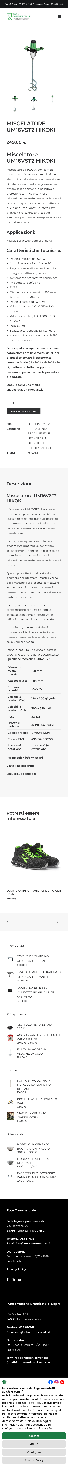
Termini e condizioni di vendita (28, 1357)
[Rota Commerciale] (19, 16)
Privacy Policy (34, 1460)
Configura (34, 1452)
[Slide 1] (15, 103)
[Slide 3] (52, 99)
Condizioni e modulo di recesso (28, 1362)
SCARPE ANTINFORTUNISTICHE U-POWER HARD (34, 892)
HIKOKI (33, 452)
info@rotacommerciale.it (33, 1243)
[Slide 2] (34, 103)
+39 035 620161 (56, 4)
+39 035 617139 (25, 4)
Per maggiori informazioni (25, 757)
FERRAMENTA (37, 428)
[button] (59, 16)
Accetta (34, 1436)
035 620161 (26, 1327)
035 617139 (27, 1238)
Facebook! (28, 773)
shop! (30, 765)
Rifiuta (34, 1444)
